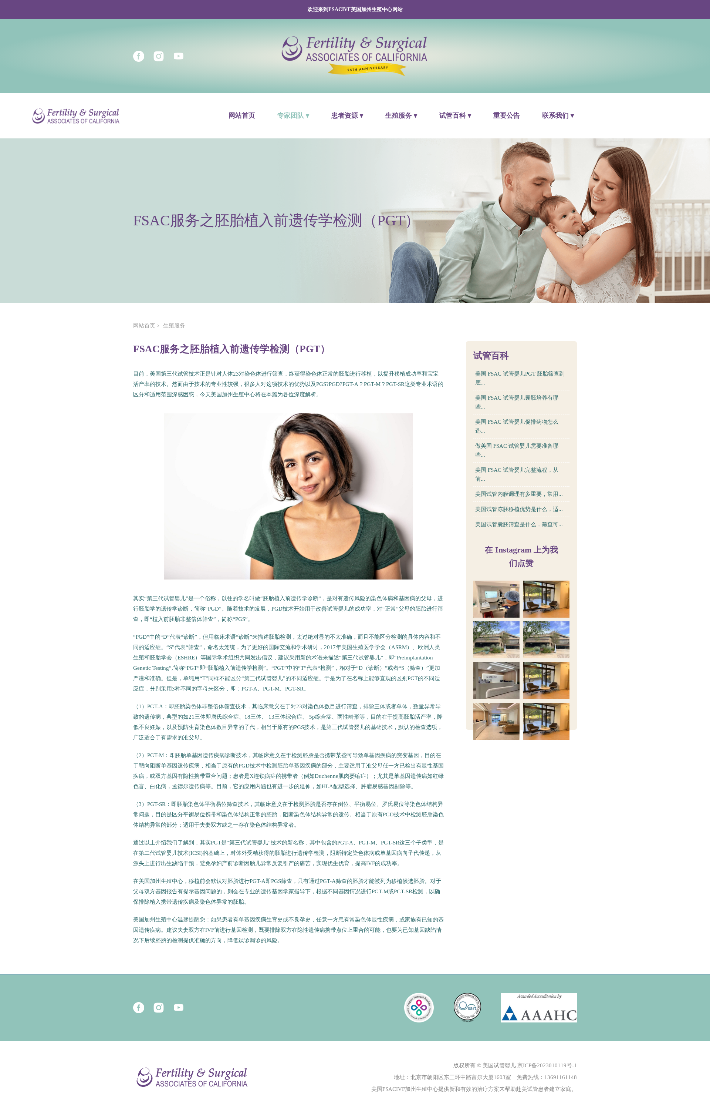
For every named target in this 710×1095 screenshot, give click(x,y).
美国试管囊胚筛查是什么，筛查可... (519, 524)
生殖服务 (174, 326)
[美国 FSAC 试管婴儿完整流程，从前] (496, 680)
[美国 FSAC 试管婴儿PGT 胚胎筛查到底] (496, 599)
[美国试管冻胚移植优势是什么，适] (496, 721)
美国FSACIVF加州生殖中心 (404, 1089)
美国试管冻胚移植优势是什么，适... (519, 509)
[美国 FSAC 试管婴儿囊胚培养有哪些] (546, 599)
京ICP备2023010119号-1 (547, 1065)
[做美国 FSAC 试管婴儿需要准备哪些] (546, 639)
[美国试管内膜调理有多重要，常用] (546, 680)
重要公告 (506, 115)
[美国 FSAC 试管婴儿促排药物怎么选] (496, 639)
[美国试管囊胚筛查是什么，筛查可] (546, 721)
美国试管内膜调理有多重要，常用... (519, 494)
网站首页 (242, 115)
